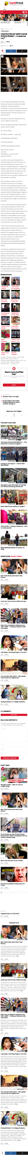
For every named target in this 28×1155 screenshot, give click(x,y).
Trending (2, 768)
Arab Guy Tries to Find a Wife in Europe (20, 22)
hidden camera (6, 360)
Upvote (6, 415)
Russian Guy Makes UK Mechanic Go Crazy (13, 884)
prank (13, 362)
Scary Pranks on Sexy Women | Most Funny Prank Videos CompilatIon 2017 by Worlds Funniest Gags (14, 835)
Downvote (22, 415)
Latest (4, 9)
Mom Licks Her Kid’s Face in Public (12, 861)
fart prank (21, 357)
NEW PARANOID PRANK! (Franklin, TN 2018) (12, 548)
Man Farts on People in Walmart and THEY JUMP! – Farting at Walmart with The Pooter (13, 626)
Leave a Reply (14, 714)
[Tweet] (22, 1153)
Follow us (23, 12)
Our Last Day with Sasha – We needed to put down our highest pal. (13, 677)
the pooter (15, 363)
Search (26, 12)
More (17, 956)
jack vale (23, 360)
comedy (4, 357)
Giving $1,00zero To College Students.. (13, 702)
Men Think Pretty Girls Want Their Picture (6, 22)
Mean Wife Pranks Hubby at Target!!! (13, 506)
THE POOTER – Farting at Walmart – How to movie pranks (14, 527)
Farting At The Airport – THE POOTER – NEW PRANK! (13, 464)
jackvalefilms (6, 362)
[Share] (10, 1153)
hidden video (15, 360)
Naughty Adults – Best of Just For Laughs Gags (12, 785)
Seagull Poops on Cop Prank (10, 914)
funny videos (14, 358)
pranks (18, 362)
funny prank (5, 358)
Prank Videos (11, 439)
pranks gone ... (6, 363)
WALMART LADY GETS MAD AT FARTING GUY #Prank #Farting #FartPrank (13, 486)
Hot (3, 610)
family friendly (12, 357)
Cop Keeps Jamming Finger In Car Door (14, 652)
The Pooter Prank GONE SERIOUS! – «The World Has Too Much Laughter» (14, 443)
